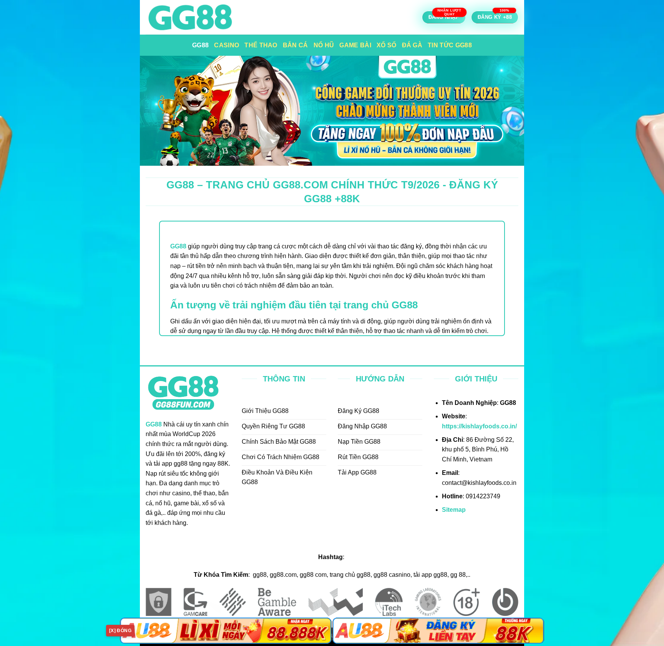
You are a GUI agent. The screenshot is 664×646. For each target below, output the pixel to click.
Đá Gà (412, 45)
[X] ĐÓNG (120, 630)
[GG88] (217, 17)
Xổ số (387, 45)
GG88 (200, 45)
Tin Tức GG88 (450, 45)
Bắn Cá (295, 45)
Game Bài (355, 45)
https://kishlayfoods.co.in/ (479, 426)
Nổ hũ (324, 45)
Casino (226, 45)
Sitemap (454, 509)
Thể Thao (260, 45)
